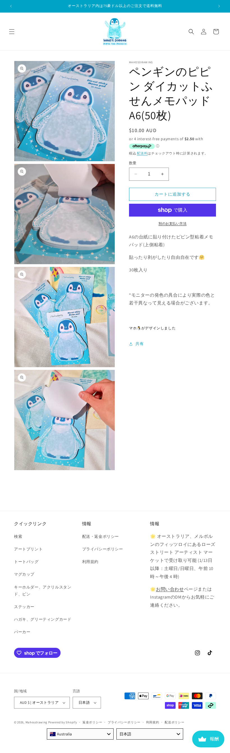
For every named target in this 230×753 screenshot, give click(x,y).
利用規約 (90, 561)
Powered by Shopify (62, 722)
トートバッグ (26, 561)
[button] (12, 31)
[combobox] (80, 734)
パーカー (22, 631)
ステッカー (24, 606)
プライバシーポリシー (102, 549)
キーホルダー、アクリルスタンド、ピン (42, 591)
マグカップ (24, 574)
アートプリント (28, 549)
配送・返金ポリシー (100, 536)
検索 (18, 536)
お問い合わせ (170, 589)
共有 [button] (139, 343)
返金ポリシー (92, 722)
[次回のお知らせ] (219, 6)
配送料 (142, 153)
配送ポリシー (174, 722)
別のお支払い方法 (172, 223)
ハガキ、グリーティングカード (42, 619)
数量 (133, 163)
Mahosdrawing (36, 722)
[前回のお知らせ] (11, 6)
